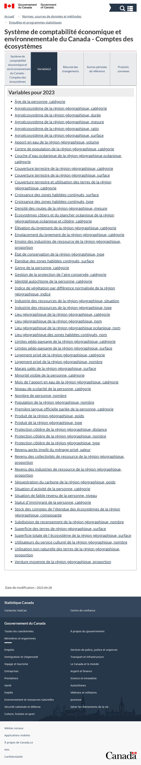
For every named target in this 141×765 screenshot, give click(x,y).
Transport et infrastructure (87, 657)
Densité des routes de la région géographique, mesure (61, 208)
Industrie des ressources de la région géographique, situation (67, 300)
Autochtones (78, 685)
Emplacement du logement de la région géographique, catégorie (69, 234)
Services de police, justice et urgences (94, 649)
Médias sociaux (13, 728)
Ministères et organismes (20, 638)
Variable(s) (44, 69)
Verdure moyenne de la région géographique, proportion (63, 561)
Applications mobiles (17, 735)
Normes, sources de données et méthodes (51, 16)
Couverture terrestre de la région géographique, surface (62, 175)
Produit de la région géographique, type (48, 422)
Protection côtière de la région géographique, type (57, 442)
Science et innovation (83, 678)
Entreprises (11, 671)
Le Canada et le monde (84, 664)
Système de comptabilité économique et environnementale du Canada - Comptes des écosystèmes (18, 68)
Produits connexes (123, 69)
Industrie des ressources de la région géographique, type (63, 307)
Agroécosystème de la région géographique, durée (58, 115)
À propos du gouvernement (87, 631)
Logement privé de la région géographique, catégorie (60, 355)
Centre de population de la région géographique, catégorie (64, 148)
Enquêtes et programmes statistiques (35, 22)
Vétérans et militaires (83, 692)
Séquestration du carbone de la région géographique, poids (65, 482)
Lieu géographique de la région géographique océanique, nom (67, 327)
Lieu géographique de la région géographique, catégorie (62, 314)
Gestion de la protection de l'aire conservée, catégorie (60, 274)
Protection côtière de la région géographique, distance (61, 429)
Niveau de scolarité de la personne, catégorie (53, 388)
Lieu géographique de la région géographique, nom (58, 321)
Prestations (11, 678)
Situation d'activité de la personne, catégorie (52, 488)
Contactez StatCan (15, 610)
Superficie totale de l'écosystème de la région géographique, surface (73, 535)
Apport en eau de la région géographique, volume (57, 142)
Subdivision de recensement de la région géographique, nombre (69, 521)
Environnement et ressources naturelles (29, 699)
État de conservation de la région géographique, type (59, 254)
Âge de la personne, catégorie (40, 101)
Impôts (8, 692)
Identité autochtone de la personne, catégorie (53, 281)
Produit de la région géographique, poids (49, 415)
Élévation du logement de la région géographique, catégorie (65, 227)
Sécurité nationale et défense (22, 707)
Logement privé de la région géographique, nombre (58, 361)
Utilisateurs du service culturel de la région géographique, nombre (71, 542)
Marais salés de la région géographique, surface (55, 368)
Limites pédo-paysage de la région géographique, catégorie (65, 341)
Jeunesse (76, 699)
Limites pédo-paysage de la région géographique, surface (63, 348)
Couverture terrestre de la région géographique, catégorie (64, 168)
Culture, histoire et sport (19, 714)
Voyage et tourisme (16, 664)
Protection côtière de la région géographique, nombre (60, 436)
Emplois (9, 649)
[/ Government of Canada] (30, 7)
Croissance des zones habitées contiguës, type (54, 201)
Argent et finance (81, 671)
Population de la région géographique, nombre (54, 402)
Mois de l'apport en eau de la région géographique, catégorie (66, 382)
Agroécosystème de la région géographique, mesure (59, 121)
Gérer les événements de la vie (89, 707)
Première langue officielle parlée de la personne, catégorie (64, 409)
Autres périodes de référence (97, 69)
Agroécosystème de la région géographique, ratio (57, 128)
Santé (7, 685)
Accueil (9, 16)
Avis (6, 749)
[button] (123, 8)
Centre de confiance (82, 610)
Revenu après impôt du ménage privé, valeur (53, 449)
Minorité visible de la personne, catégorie (49, 375)
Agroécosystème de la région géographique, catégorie (61, 108)
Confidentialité (13, 756)
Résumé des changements (70, 69)
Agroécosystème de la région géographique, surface (59, 135)
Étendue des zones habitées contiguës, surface (54, 261)
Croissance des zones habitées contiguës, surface (57, 194)
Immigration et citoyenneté (21, 657)
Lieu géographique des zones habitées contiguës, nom (61, 334)
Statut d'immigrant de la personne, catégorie (53, 502)
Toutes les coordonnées (19, 631)
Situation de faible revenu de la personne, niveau (56, 495)
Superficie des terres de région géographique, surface (60, 528)
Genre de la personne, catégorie (42, 267)
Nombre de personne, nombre (40, 395)
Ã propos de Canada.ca (18, 742)
